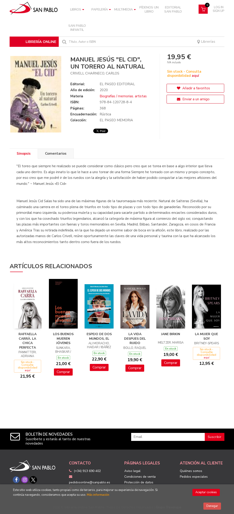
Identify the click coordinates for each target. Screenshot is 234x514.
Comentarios (55, 153)
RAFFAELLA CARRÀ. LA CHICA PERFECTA (28, 341)
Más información (98, 495)
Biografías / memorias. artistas (123, 96)
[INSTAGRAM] (24, 479)
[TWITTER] (33, 479)
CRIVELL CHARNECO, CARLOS (94, 73)
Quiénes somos (191, 471)
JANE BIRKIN (170, 334)
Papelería (99, 9)
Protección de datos (138, 482)
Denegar (212, 506)
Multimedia (123, 9)
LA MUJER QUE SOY (206, 336)
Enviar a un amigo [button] (195, 99)
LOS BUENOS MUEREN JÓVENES (63, 338)
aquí (195, 75)
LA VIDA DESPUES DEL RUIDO (135, 338)
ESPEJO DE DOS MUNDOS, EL (99, 336)
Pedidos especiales (194, 476)
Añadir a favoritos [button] (195, 88)
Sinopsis (24, 153)
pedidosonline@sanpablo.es (89, 482)
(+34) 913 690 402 (87, 471)
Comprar (63, 372)
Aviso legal (132, 471)
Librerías (207, 42)
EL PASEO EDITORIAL (117, 84)
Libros (75, 9)
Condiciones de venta (140, 476)
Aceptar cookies (206, 492)
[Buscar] (64, 42)
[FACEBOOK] (16, 479)
